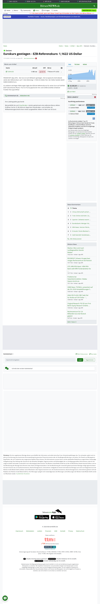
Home (8, 10)
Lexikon (39, 531)
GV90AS (72, 111)
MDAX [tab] (85, 64)
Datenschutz (80, 531)
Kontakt (62, 531)
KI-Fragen (47, 10)
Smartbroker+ (23, 105)
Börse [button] (16, 10)
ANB (55, 531)
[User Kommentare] (5, 598)
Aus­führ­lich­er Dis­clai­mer (23, 474)
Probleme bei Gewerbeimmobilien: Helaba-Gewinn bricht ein (77, 279)
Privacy (70, 531)
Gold (65, 1)
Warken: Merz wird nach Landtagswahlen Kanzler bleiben (75, 250)
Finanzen (48, 531)
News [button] (37, 10)
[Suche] (94, 6)
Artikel (72, 46)
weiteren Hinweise (74, 135)
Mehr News (71, 322)
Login (80, 360)
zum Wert (72, 92)
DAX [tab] (69, 64)
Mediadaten (30, 531)
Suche (56, 10)
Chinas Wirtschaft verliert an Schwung (84, 212)
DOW (30, 1)
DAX (13, 1)
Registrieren (90, 360)
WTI (48, 1)
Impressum (19, 531)
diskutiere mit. (25, 96)
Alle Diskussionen (76, 239)
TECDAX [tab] (77, 64)
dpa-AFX (79, 46)
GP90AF (72, 105)
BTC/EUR (85, 1)
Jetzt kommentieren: (29, 58)
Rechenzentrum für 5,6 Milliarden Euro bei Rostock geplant (76, 314)
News (66, 46)
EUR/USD (11, 72)
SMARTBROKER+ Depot (89, 10)
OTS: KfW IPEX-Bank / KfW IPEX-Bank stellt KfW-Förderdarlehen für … (79, 268)
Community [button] (27, 10)
